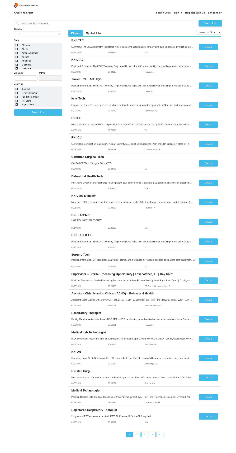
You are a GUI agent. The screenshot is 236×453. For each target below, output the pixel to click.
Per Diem (26, 101)
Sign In (178, 12)
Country (18, 29)
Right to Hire (28, 104)
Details (208, 47)
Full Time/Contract (30, 97)
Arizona (25, 57)
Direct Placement (30, 93)
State (16, 40)
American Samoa (30, 53)
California (26, 65)
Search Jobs (163, 12)
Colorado (26, 68)
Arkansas (26, 61)
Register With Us (195, 12)
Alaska (25, 49)
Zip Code (18, 73)
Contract (26, 89)
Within (42, 73)
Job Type (18, 84)
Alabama (26, 45)
